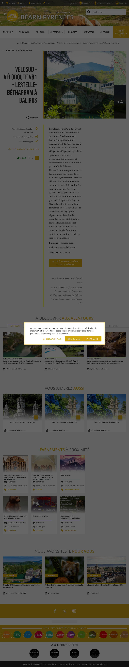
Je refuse (75, 339)
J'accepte (93, 339)
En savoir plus (53, 339)
